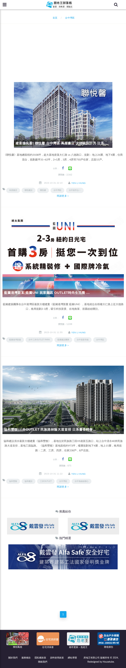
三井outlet (46, 481)
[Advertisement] (64, 48)
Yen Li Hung (78, 183)
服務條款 (26, 658)
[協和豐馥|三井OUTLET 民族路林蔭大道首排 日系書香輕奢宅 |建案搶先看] (63, 400)
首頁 (54, 18)
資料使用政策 (57, 658)
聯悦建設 (28, 190)
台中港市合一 (75, 190)
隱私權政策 (40, 658)
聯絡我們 (42, 662)
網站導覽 (72, 658)
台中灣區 (100, 340)
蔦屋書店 (13, 190)
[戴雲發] (32, 526)
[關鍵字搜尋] (116, 5)
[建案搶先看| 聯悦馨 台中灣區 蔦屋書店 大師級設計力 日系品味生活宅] (63, 115)
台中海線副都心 (81, 481)
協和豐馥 (13, 481)
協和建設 (28, 481)
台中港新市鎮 (83, 340)
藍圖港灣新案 (15, 340)
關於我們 (13, 658)
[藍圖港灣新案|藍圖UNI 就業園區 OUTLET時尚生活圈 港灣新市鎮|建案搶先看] (63, 256)
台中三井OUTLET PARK (39, 340)
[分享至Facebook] (63, 168)
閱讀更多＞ (63, 195)
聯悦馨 (43, 190)
